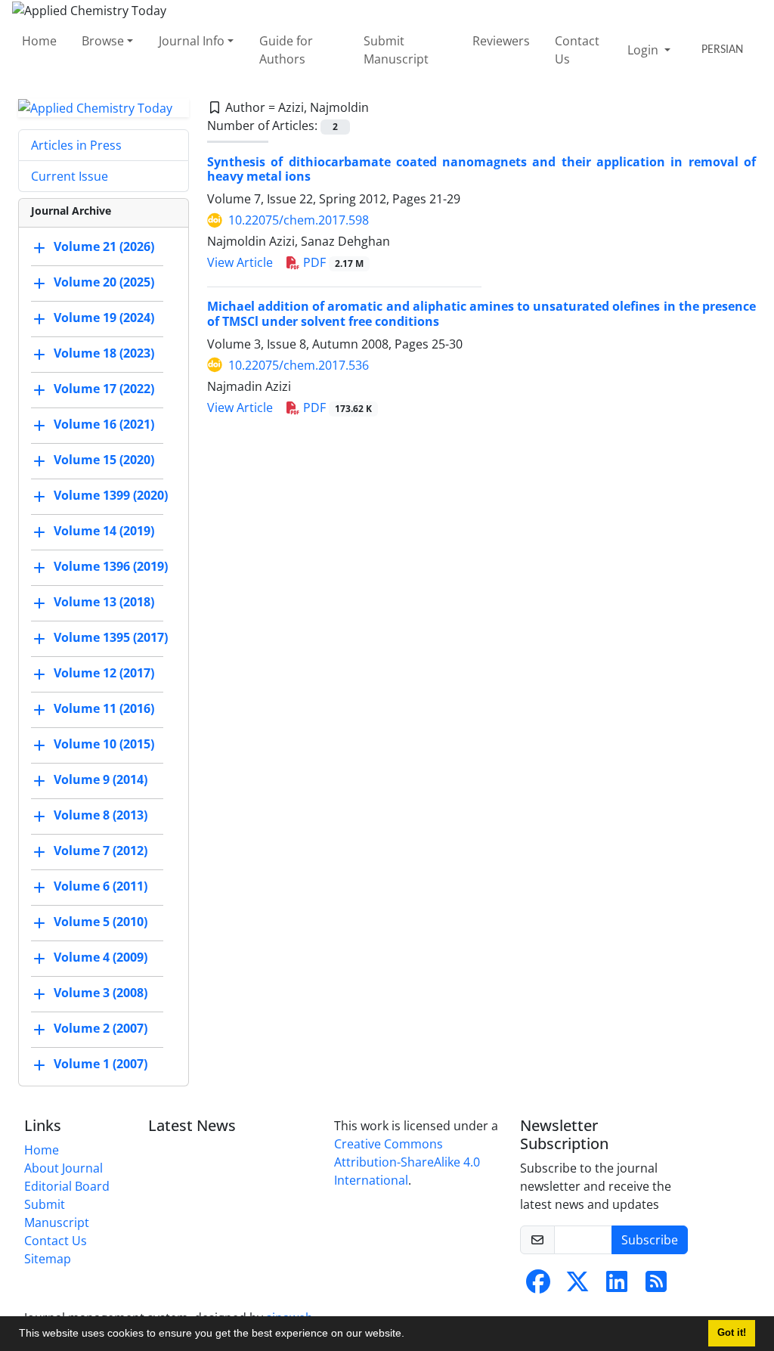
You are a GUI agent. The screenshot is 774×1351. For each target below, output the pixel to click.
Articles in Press (76, 145)
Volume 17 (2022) (104, 389)
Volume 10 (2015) (104, 744)
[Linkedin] (617, 1286)
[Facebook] (538, 1286)
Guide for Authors (286, 50)
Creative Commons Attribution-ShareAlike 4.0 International (407, 1162)
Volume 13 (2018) (104, 602)
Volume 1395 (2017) (111, 638)
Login (644, 50)
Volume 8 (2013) (100, 815)
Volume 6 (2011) (100, 886)
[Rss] (656, 1286)
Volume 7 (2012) (100, 851)
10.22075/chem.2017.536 (298, 365)
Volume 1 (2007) (100, 1064)
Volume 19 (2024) (104, 318)
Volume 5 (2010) (100, 922)
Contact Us (577, 50)
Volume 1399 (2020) (111, 496)
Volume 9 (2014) (100, 780)
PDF (332, 262)
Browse (103, 41)
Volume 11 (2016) (104, 709)
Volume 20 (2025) (104, 282)
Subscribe (649, 1240)
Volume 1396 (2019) (111, 567)
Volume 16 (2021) (104, 425)
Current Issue (69, 176)
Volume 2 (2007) (100, 1029)
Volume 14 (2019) (104, 531)
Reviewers (501, 41)
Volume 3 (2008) (100, 993)
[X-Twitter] (577, 1286)
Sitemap (47, 1258)
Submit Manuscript (396, 50)
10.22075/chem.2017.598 (298, 220)
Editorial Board (67, 1186)
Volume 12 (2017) (104, 673)
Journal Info (191, 41)
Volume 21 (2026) (104, 247)
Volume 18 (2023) (104, 353)
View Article (240, 262)
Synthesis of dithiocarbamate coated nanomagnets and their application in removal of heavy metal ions (481, 168)
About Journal (63, 1168)
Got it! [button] (731, 1333)
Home (39, 41)
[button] (409, 1335)
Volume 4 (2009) (100, 958)
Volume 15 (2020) (104, 460)
